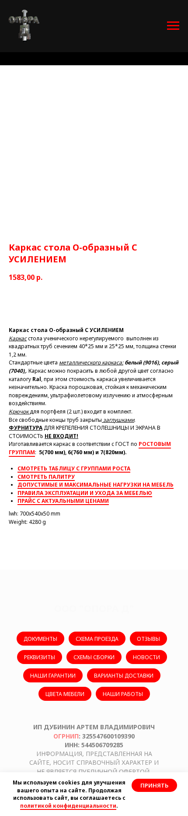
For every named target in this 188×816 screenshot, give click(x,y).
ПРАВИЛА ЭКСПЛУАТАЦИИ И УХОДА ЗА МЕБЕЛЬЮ (84, 493)
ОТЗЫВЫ (148, 639)
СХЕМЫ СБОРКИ (94, 657)
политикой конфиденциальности (68, 805)
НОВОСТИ (146, 657)
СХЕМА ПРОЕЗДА (97, 639)
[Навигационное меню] (173, 25)
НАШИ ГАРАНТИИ (53, 675)
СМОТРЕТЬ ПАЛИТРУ (46, 476)
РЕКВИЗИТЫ (39, 657)
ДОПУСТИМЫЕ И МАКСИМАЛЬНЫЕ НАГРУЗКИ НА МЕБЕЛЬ (95, 484)
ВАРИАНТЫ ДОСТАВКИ (123, 675)
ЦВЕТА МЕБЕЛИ (64, 694)
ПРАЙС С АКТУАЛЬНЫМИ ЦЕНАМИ (63, 501)
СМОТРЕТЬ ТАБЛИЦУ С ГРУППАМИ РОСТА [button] (73, 468)
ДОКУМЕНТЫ (40, 639)
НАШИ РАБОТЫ (123, 694)
